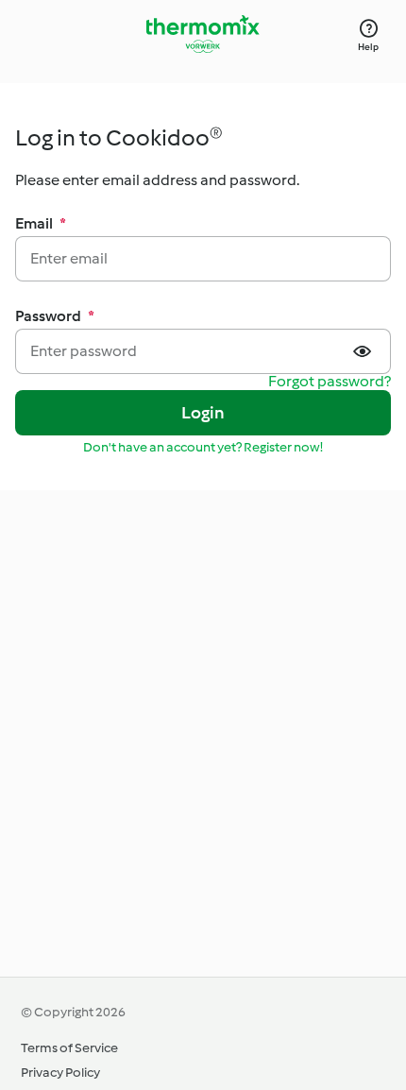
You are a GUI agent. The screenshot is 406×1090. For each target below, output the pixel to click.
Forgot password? (329, 382)
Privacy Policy (60, 1072)
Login (203, 412)
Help (368, 47)
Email (40, 223)
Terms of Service (69, 1048)
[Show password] (364, 351)
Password (54, 316)
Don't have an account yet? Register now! (203, 447)
